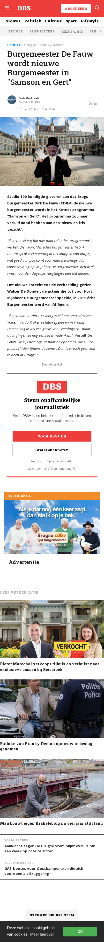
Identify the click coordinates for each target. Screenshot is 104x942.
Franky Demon (52, 45)
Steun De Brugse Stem (52, 915)
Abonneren (76, 8)
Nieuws (12, 21)
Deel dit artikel (52, 364)
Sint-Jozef (72, 32)
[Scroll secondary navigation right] (100, 31)
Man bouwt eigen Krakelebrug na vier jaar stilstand (51, 823)
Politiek (32, 21)
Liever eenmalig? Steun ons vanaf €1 (52, 469)
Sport (71, 21)
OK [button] (80, 932)
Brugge (15, 31)
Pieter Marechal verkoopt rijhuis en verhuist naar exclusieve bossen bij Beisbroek (49, 666)
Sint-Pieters (42, 31)
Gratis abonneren (52, 450)
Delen (93, 103)
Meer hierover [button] (42, 934)
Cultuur (53, 21)
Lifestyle (90, 21)
